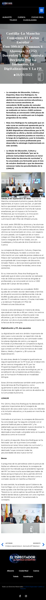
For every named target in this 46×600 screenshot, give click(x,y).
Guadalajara (28, 576)
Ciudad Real (23, 571)
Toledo (15, 576)
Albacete (10, 571)
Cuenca (36, 571)
